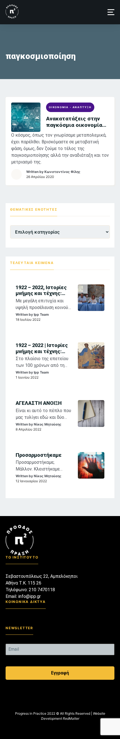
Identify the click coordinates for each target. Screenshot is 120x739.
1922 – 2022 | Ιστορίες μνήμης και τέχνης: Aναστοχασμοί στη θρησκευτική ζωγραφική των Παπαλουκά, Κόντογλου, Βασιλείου (42, 348)
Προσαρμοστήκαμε (39, 455)
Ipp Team (41, 314)
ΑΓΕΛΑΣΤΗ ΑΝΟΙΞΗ (39, 403)
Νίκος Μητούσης (47, 424)
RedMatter (71, 718)
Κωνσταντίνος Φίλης (62, 172)
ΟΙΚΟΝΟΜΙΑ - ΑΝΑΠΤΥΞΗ (70, 107)
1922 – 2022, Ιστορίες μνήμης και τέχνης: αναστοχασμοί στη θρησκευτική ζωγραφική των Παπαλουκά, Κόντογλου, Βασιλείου (42, 290)
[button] (110, 12)
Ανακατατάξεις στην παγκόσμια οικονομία (74, 121)
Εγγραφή (60, 673)
